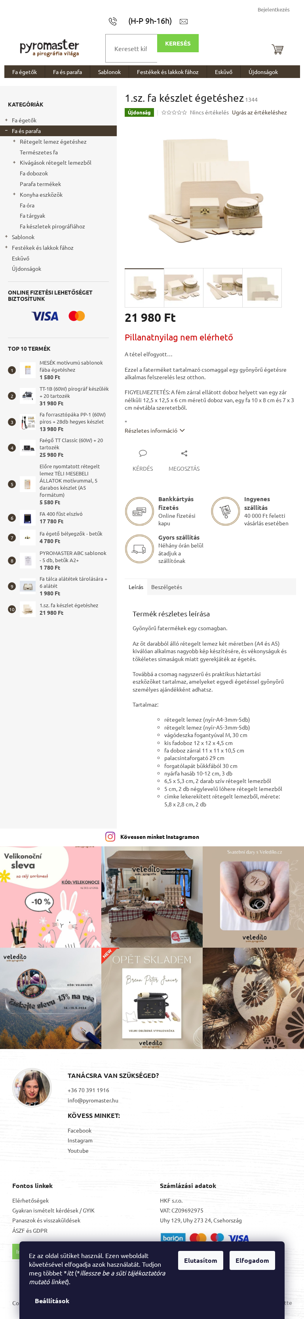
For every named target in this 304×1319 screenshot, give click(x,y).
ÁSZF (18, 1230)
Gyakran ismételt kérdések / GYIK (53, 1210)
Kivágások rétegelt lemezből (55, 162)
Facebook (79, 1130)
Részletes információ (151, 430)
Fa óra (27, 205)
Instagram (80, 1140)
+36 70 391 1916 (88, 1089)
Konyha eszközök (41, 194)
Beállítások (52, 1300)
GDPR (40, 1230)
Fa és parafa (26, 130)
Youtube (78, 1150)
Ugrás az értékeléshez (259, 112)
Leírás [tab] (136, 586)
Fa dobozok (34, 173)
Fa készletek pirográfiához (52, 226)
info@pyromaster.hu (93, 1100)
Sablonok (23, 236)
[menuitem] (24, 71)
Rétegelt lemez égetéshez (53, 141)
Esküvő (20, 258)
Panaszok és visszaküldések (46, 1220)
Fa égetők (24, 120)
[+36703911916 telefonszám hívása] (144, 20)
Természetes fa (39, 152)
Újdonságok (26, 268)
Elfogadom (252, 1260)
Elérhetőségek (30, 1200)
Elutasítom (200, 1260)
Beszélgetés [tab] (166, 586)
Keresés (178, 43)
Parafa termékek (40, 183)
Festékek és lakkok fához (43, 247)
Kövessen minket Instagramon (159, 836)
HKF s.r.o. (171, 1200)
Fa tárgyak (32, 215)
